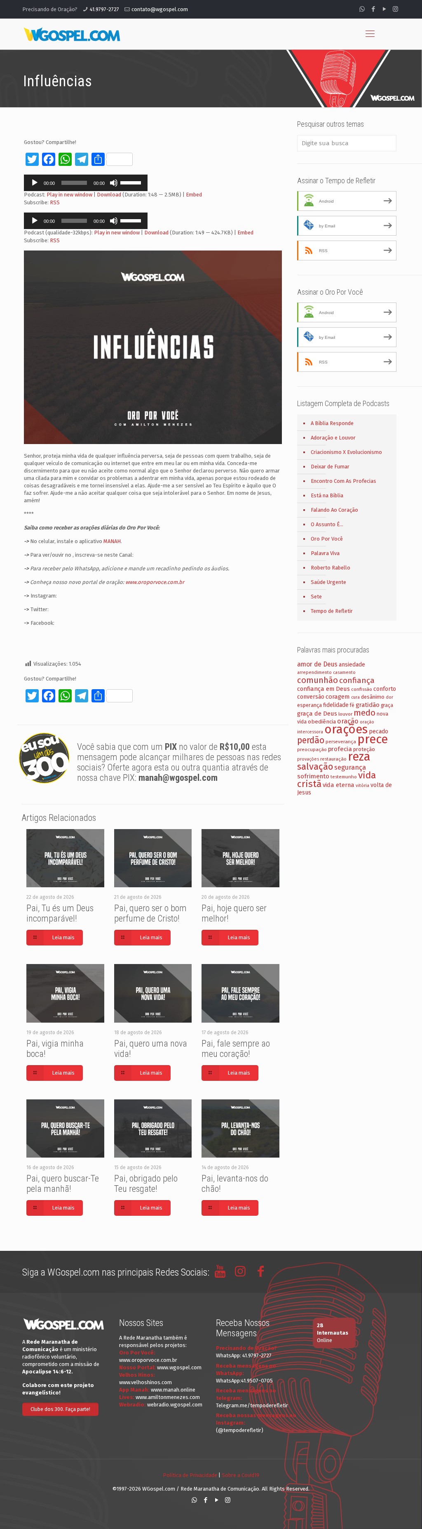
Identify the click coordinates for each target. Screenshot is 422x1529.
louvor (345, 714)
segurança (350, 767)
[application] (86, 183)
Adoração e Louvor (333, 438)
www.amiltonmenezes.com (168, 1397)
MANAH (112, 541)
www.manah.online (173, 1390)
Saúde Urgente (328, 582)
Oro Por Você (327, 539)
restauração (333, 759)
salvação (315, 766)
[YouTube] (384, 9)
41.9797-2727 (104, 9)
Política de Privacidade (190, 1475)
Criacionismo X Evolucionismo (346, 452)
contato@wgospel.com (159, 9)
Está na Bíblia (327, 495)
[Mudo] (114, 183)
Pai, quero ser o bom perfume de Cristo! (150, 913)
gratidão (368, 705)
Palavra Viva (325, 553)
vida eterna (338, 785)
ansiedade (352, 664)
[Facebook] (373, 9)
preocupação (312, 749)
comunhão (317, 680)
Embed (194, 194)
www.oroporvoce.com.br (154, 582)
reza (359, 756)
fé (352, 705)
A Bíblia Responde (332, 423)
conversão (310, 696)
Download (109, 194)
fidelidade (336, 705)
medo (364, 712)
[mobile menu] (370, 34)
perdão (310, 740)
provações (308, 759)
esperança (309, 705)
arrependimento (314, 672)
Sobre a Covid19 (240, 1475)
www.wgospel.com (179, 1367)
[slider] (131, 182)
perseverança (341, 741)
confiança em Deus (323, 688)
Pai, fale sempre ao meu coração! (236, 1048)
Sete (316, 596)
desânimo (372, 697)
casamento (344, 672)
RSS (55, 202)
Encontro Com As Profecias (343, 481)
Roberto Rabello (330, 568)
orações (346, 729)
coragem (338, 696)
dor (389, 697)
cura (355, 697)
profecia (340, 749)
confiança (357, 680)
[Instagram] (395, 9)
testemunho (344, 777)
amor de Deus (317, 664)
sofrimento (313, 776)
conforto (384, 688)
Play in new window (69, 194)
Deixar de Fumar (330, 466)
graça (387, 705)
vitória (362, 785)
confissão (361, 689)
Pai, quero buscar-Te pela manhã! (62, 1183)
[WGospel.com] (71, 34)
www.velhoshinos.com (145, 1382)
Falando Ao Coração (334, 510)
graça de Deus (317, 713)
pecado (378, 731)
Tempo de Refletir (332, 611)
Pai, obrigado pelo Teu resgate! (146, 1183)
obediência (322, 721)
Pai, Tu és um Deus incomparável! (60, 913)
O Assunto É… (327, 524)
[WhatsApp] (362, 9)
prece (372, 739)
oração (348, 721)
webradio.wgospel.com (174, 1404)
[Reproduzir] (34, 183)
